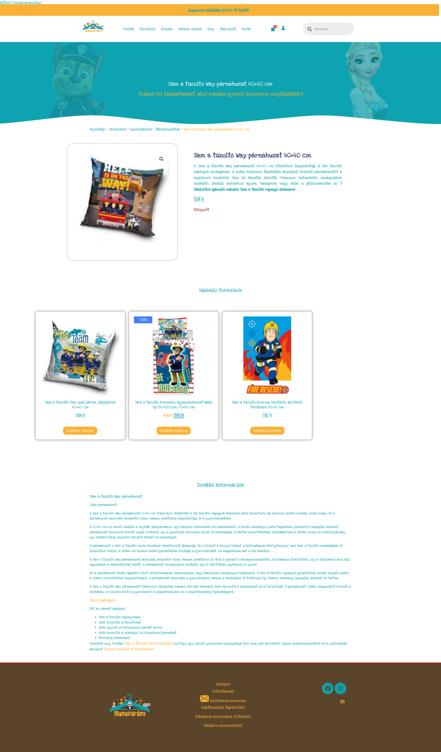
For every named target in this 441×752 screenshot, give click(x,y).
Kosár (246, 29)
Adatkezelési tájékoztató (223, 707)
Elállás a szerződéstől (223, 725)
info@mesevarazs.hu (228, 700)
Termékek (148, 29)
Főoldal (128, 29)
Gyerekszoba (141, 129)
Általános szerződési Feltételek (223, 716)
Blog (210, 29)
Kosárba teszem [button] (80, 430)
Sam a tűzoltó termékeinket (148, 643)
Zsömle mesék (190, 29)
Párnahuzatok (168, 129)
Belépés (223, 684)
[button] (161, 159)
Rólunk (167, 29)
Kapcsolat (228, 29)
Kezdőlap (97, 129)
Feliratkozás (223, 691)
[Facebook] (328, 688)
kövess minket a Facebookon (129, 649)
